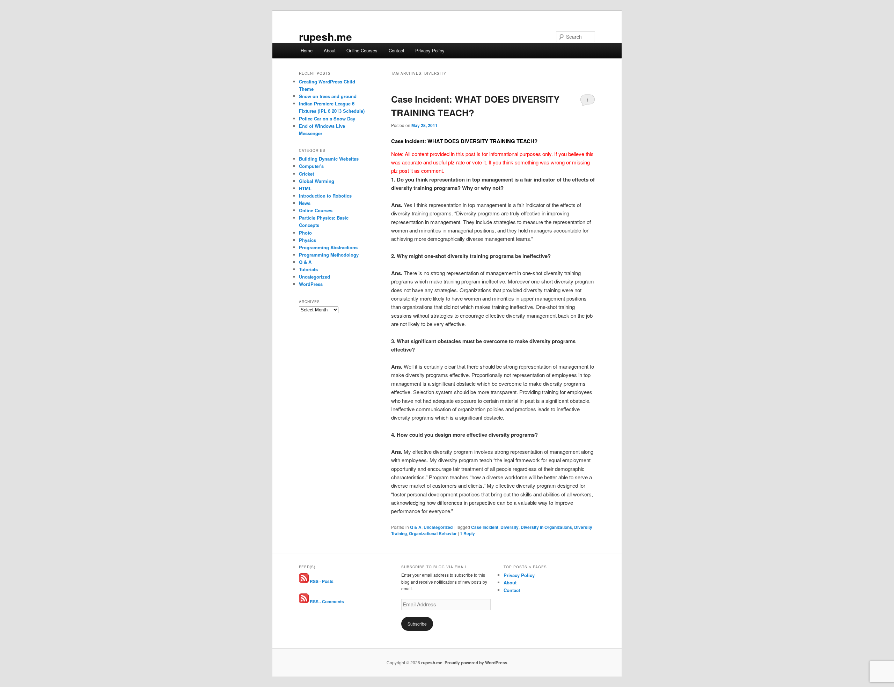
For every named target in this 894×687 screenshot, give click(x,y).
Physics (307, 240)
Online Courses (362, 50)
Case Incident (484, 527)
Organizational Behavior (433, 533)
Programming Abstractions (328, 247)
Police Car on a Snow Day (327, 118)
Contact (396, 50)
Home (307, 50)
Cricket (306, 173)
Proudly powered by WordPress (476, 662)
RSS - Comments (326, 601)
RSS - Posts (321, 581)
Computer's (311, 166)
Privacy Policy (430, 50)
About (330, 50)
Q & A (416, 527)
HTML (305, 188)
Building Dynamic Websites (329, 158)
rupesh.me (325, 36)
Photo (305, 232)
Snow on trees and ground (328, 96)
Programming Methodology (329, 254)
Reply (467, 533)
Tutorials (308, 269)
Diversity (509, 527)
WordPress (311, 284)
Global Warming (316, 181)
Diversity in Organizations (546, 527)
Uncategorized (438, 527)
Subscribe (417, 624)
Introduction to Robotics (325, 195)
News (304, 203)
